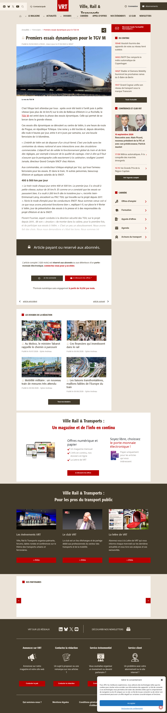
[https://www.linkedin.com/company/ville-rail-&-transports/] (4, 6)
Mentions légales (60, 702)
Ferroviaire (36, 30)
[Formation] (146, 210)
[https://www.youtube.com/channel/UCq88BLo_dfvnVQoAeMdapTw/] (17, 6)
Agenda (125, 228)
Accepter (131, 703)
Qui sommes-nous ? (32, 702)
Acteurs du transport (131, 237)
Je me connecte (50, 278)
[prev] (18, 600)
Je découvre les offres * (82, 278)
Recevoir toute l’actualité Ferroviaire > (133, 28)
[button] (161, 679)
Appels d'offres (128, 219)
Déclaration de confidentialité (132, 708)
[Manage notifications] (161, 707)
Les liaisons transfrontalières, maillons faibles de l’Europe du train (85, 384)
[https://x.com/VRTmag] (13, 6)
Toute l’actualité (131, 100)
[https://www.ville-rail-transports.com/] (20, 16)
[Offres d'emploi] (146, 201)
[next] (148, 600)
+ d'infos (36, 560)
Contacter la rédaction (66, 683)
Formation (126, 210)
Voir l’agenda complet (131, 178)
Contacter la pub (32, 683)
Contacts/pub (39, 6)
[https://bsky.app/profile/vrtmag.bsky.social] (9, 6)
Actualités (25, 30)
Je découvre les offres (83, 473)
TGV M (25, 116)
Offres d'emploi (128, 201)
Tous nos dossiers (64, 402)
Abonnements (152, 6)
